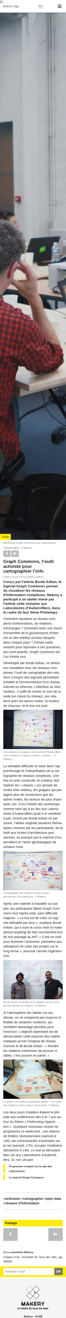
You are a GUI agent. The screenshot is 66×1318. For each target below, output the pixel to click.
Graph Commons (42, 652)
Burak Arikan (35, 663)
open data (52, 1198)
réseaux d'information (21, 1203)
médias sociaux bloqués (37, 638)
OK (58, 1271)
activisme (11, 1198)
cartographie (32, 1198)
